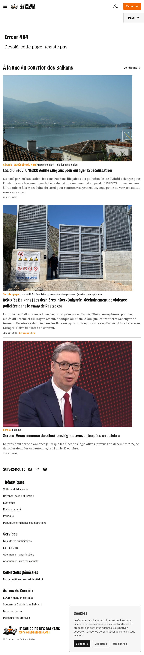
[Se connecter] (116, 6)
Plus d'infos (119, 643)
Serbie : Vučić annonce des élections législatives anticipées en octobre (61, 435)
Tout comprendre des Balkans (34, 632)
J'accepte (82, 643)
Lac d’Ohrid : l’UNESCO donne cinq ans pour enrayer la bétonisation (57, 170)
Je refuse (101, 643)
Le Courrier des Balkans (27, 6)
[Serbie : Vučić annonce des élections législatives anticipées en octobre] (67, 384)
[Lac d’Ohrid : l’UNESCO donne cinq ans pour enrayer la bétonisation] (67, 118)
